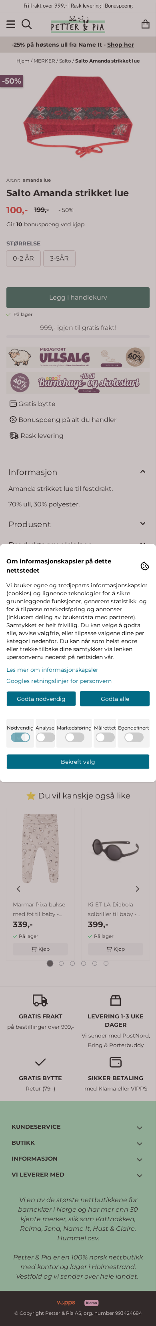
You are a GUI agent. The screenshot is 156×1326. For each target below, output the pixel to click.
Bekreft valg (78, 761)
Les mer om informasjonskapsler (52, 669)
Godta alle (115, 698)
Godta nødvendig (41, 698)
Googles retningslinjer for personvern (59, 681)
